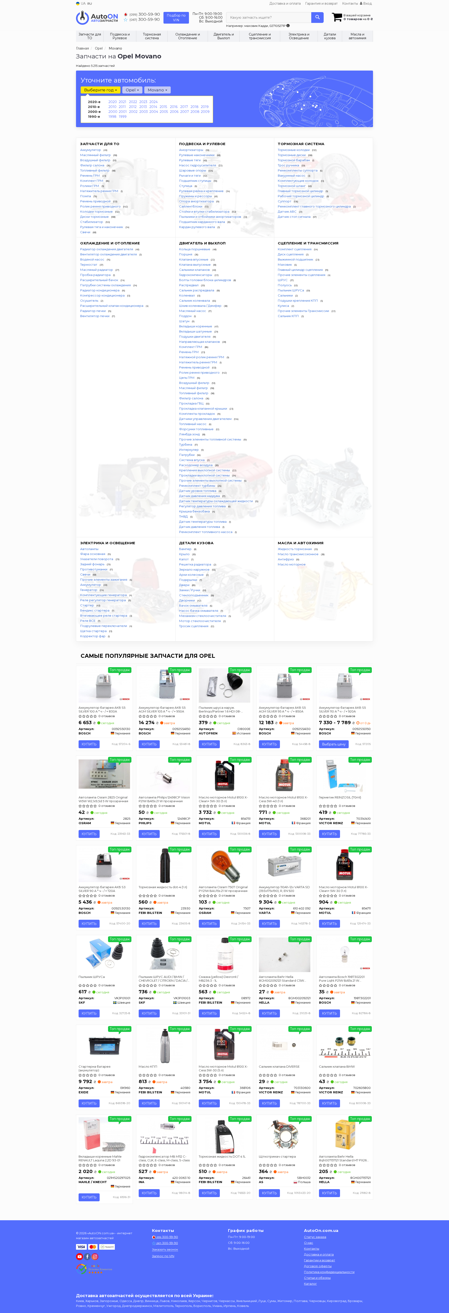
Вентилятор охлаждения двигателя (109, 254)
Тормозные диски (292, 155)
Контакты (350, 3)
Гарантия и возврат (321, 3)
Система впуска (192, 460)
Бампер (185, 549)
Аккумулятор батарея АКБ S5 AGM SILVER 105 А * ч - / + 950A (162, 709)
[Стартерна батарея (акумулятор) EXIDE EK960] (104, 1044)
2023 (143, 102)
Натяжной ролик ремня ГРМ (202, 357)
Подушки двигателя (195, 336)
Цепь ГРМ (187, 377)
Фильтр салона (92, 165)
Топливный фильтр (95, 170)
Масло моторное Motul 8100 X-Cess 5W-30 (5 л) (223, 1068)
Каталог (310, 1283)
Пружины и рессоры (196, 196)
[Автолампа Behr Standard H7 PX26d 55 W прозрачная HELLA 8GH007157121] (345, 1134)
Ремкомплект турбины (197, 485)
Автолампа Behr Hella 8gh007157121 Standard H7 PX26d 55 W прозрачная (344, 1158)
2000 (113, 112)
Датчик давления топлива (200, 527)
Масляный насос (193, 311)
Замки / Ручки (190, 590)
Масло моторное (292, 564)
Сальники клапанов (194, 270)
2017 (184, 107)
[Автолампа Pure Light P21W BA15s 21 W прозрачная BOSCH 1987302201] (344, 955)
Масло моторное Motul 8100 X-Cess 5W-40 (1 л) (283, 799)
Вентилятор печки (95, 316)
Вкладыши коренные (196, 326)
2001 (123, 112)
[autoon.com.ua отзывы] (94, 1269)
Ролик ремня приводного (100, 206)
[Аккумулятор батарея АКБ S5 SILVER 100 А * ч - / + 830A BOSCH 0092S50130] (104, 685)
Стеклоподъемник (194, 595)
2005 (164, 112)
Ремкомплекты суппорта (298, 170)
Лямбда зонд (189, 434)
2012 (133, 107)
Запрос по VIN (163, 1256)
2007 (184, 112)
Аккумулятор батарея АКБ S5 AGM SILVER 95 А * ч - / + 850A (282, 709)
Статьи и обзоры (317, 1278)
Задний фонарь (92, 564)
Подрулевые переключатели (104, 626)
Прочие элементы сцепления (302, 275)
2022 (133, 102)
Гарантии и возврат (319, 1260)
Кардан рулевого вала (197, 227)
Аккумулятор (91, 150)
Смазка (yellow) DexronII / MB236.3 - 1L (218, 978)
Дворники (187, 600)
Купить (89, 744)
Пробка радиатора (95, 275)
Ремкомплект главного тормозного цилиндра (314, 206)
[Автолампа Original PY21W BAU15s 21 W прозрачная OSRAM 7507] (224, 865)
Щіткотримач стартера (277, 1156)
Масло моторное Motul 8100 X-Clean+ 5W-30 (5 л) (223, 799)
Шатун (184, 321)
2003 (143, 112)
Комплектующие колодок (298, 180)
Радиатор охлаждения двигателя (107, 249)
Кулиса (284, 306)
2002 (133, 112)
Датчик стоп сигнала (294, 216)
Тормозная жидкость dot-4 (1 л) (163, 887)
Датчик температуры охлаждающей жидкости (216, 501)
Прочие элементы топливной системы (210, 439)
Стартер (87, 605)
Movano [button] (156, 90)
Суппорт (285, 201)
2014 (153, 107)
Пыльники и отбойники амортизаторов (210, 216)
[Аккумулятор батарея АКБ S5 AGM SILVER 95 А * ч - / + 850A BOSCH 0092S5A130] (285, 685)
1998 (112, 116)
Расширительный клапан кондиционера (112, 306)
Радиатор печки (93, 311)
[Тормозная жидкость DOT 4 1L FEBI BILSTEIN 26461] (224, 1135)
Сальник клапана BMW (337, 1066)
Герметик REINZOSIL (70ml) (340, 797)
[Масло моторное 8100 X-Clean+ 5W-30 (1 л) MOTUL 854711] (345, 864)
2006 (174, 112)
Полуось (285, 285)
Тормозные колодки (294, 150)
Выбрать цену (334, 744)
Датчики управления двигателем (205, 419)
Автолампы (89, 549)
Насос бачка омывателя (199, 610)
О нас (308, 1243)
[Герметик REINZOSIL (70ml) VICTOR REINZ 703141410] (344, 776)
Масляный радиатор (97, 270)
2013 (143, 107)
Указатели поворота (97, 559)
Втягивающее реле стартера (104, 615)
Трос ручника (289, 165)
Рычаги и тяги (190, 175)
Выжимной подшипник (296, 259)
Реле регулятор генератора (103, 600)
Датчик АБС (287, 211)
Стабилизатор (92, 222)
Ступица (186, 186)
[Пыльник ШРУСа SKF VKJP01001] (104, 954)
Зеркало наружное (194, 569)
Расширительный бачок (99, 280)
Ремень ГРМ (90, 175)
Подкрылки (188, 580)
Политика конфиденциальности (329, 1272)
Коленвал (187, 295)
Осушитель (89, 300)
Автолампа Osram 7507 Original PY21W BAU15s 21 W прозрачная (223, 888)
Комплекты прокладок (197, 413)
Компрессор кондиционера (102, 295)
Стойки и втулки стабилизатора (204, 211)
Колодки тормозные (96, 211)
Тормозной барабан (294, 160)
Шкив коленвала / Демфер (200, 306)
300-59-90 (145, 14)
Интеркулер (189, 449)
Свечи (85, 232)
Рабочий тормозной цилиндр (301, 196)
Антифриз (286, 559)
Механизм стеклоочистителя (203, 616)
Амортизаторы (191, 150)
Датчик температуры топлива (203, 521)
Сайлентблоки (191, 206)
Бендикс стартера (95, 610)
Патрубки (187, 455)
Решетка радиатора (195, 564)
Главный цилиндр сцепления (300, 270)
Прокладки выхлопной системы (204, 475)
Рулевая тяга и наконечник (102, 227)
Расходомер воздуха (196, 465)
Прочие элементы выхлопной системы (210, 480)
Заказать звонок (165, 1249)
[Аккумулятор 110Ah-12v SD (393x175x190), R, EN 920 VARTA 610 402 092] (285, 865)
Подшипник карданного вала (202, 222)
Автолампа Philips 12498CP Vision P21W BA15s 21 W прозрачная (164, 799)
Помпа (86, 196)
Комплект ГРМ (92, 180)
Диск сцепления (291, 254)
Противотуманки (94, 569)
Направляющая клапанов (200, 341)
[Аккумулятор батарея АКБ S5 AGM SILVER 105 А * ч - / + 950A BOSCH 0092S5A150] (164, 685)
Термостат (89, 264)
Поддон (185, 316)
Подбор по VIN (176, 17)
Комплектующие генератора (103, 595)
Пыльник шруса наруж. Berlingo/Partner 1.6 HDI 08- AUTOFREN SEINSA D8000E (220, 709)
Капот (184, 559)
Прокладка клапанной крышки (203, 408)
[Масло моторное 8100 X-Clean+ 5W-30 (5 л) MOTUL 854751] (224, 775)
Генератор (89, 590)
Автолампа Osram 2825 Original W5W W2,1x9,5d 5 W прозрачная (103, 799)
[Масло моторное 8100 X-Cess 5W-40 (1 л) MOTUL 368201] (285, 775)
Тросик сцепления (194, 626)
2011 (122, 107)
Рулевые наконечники (197, 155)
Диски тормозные (94, 216)
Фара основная (93, 554)
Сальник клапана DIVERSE (279, 1066)
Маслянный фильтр (96, 155)
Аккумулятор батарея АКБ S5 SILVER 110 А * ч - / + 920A (342, 709)
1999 (123, 116)
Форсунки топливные (196, 429)
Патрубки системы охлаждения (105, 285)
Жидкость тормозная (295, 549)
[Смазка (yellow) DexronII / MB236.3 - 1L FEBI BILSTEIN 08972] (224, 955)
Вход (367, 3)
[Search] (317, 17)
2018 (195, 107)
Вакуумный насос (292, 175)
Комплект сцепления (295, 249)
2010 (112, 107)
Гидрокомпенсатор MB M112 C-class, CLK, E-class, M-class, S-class (164, 1158)
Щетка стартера (93, 631)
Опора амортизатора (196, 201)
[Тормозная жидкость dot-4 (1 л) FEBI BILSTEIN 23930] (164, 865)
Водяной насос (92, 259)
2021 (122, 102)
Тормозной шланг (292, 186)
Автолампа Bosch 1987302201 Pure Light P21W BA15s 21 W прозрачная (342, 978)
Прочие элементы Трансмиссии (304, 311)
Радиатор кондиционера (100, 290)
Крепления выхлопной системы (205, 470)
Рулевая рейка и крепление (201, 191)
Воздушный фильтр (95, 160)
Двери (184, 585)
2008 (195, 112)
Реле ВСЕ (88, 621)
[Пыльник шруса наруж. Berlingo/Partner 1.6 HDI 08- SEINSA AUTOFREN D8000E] (224, 685)
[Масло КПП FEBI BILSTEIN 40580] (164, 1045)
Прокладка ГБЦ (191, 403)
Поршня (186, 254)
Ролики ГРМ (90, 186)
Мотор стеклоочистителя (200, 621)
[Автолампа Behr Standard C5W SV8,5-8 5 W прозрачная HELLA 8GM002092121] (285, 954)
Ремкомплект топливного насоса (206, 532)
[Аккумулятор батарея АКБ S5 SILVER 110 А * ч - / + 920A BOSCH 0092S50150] (345, 685)
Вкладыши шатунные (196, 331)
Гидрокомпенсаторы (196, 275)
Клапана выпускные (195, 264)
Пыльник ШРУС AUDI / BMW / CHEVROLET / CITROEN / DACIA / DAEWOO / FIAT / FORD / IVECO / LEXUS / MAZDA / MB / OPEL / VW (164, 978)
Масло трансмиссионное (298, 554)
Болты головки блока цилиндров (205, 280)
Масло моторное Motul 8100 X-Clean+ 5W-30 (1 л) (343, 888)
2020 (113, 102)
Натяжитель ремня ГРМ (99, 191)
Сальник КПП (289, 316)
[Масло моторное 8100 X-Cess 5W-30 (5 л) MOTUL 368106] (224, 1044)
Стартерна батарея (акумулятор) (94, 1068)
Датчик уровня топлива (198, 491)
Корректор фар (93, 636)
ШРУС (283, 280)
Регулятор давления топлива (202, 506)
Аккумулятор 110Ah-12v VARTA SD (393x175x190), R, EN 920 (284, 888)
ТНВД (183, 516)
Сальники (285, 295)
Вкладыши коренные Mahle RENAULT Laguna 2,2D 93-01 (100, 1158)
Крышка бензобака (194, 511)
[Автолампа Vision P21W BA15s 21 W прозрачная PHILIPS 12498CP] (164, 775)
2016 (173, 107)
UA (83, 3)
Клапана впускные (194, 259)
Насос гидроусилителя (198, 165)
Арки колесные (191, 574)
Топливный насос (193, 424)
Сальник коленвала (195, 300)
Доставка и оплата (285, 3)
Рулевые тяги (190, 160)
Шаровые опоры (193, 170)
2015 (163, 107)
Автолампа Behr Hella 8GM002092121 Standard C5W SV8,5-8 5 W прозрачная (281, 978)
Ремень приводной (95, 201)
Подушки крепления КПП (298, 300)
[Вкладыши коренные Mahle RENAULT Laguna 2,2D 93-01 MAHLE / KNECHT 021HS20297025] (104, 1135)
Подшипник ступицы (195, 180)
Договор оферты (318, 1266)
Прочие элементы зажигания (104, 579)
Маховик (285, 264)
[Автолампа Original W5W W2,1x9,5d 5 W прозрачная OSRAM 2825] (104, 774)
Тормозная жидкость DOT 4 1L (222, 1156)
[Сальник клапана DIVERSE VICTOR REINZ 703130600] (285, 1044)
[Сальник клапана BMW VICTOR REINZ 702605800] (345, 1043)
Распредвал (189, 285)
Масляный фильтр (194, 388)
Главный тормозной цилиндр (301, 191)
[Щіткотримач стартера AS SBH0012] (285, 1134)
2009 (205, 112)
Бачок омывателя (193, 605)
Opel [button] (131, 90)
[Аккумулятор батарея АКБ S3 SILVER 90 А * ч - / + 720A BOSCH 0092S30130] (104, 864)
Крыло (184, 554)
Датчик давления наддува (200, 496)
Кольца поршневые (195, 249)
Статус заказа (315, 1237)
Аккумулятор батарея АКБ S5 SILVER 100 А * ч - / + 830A (102, 709)
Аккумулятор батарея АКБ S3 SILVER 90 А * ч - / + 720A (102, 888)
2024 (153, 102)
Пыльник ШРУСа (291, 290)
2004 (153, 112)
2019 (205, 107)
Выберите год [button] (99, 90)
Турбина (186, 444)
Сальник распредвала (197, 290)
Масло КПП (148, 1066)
